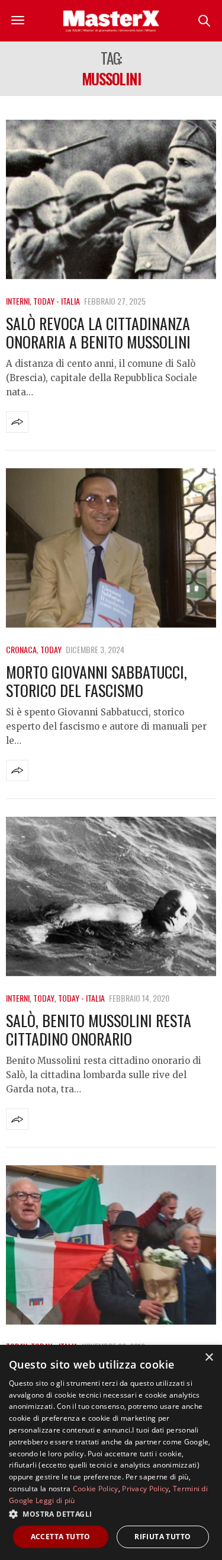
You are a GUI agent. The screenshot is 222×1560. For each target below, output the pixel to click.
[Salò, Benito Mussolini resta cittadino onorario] (111, 896)
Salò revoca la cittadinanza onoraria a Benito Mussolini (98, 332)
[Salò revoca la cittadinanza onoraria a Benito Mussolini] (111, 199)
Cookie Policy (95, 1489)
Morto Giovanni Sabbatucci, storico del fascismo (96, 681)
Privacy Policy (145, 1489)
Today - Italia (56, 301)
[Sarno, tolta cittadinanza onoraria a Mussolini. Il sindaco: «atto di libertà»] (111, 1245)
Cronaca (21, 649)
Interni (18, 301)
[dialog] (111, 1452)
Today (51, 649)
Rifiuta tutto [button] (162, 1537)
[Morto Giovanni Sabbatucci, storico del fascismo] (111, 548)
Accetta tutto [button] (61, 1537)
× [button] (208, 1357)
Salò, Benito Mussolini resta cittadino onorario (98, 1029)
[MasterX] (111, 21)
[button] (111, 1514)
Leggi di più (55, 1500)
